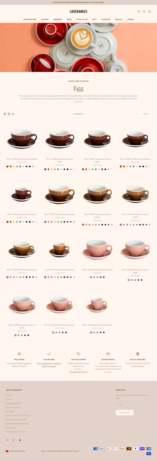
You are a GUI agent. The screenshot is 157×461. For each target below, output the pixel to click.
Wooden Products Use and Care (17, 424)
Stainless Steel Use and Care (16, 419)
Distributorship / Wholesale (16, 432)
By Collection (82, 19)
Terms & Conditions (13, 407)
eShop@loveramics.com (78, 372)
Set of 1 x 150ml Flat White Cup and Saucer (135, 159)
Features (45, 19)
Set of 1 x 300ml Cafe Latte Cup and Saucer (22, 159)
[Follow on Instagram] (13, 440)
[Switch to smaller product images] (9, 114)
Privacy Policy (11, 428)
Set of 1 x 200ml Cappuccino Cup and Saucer (97, 160)
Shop (13, 26)
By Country (105, 19)
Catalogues (10, 411)
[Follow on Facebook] (7, 440)
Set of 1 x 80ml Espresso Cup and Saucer (22, 214)
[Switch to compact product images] (13, 114)
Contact (9, 399)
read (25, 363)
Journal (130, 19)
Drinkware (57, 19)
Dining (69, 19)
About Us (118, 19)
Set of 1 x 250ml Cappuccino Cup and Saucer (59, 160)
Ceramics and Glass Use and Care (18, 415)
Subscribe (124, 413)
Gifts (94, 19)
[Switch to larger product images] (5, 114)
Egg (19, 26)
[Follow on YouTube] (20, 440)
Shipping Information (14, 403)
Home (7, 26)
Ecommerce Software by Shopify (67, 451)
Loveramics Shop (29, 19)
